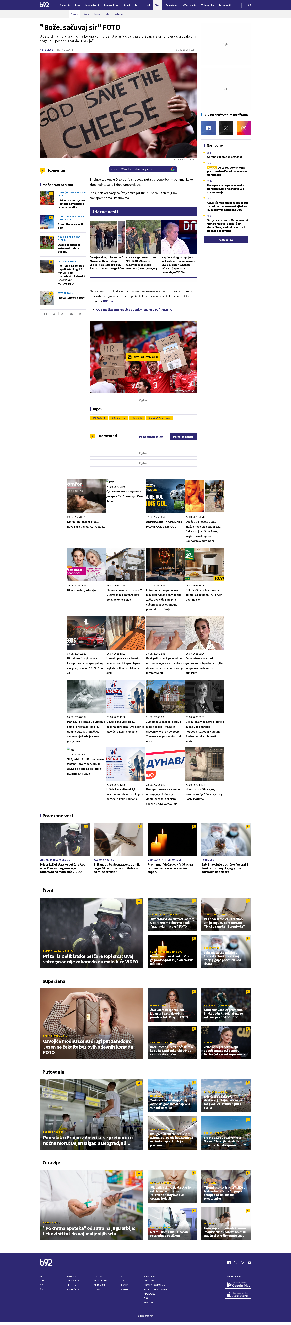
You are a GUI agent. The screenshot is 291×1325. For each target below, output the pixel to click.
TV (122, 1280)
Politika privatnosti (155, 1289)
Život (43, 1289)
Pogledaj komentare (151, 436)
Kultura (71, 1285)
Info (42, 1276)
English (125, 1285)
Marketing (150, 1276)
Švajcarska (119, 418)
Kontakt (148, 1302)
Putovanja (73, 1280)
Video (124, 1276)
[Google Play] (238, 1285)
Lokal (97, 1289)
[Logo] (44, 5)
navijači (138, 418)
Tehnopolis (100, 1280)
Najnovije (65, 5)
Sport (43, 1280)
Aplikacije (149, 1293)
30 (51, 293)
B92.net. (109, 301)
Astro (208, 1042)
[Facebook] (208, 128)
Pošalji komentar (183, 436)
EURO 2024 (99, 418)
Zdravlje (72, 1276)
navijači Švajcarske (160, 418)
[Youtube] (249, 1262)
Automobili (100, 1285)
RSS (146, 1298)
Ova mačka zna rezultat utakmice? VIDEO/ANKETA (134, 309)
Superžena (73, 1289)
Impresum (149, 1280)
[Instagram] (244, 128)
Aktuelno (47, 49)
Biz (41, 1285)
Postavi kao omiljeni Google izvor (132, 169)
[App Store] (238, 1295)
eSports (98, 1276)
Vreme (124, 1289)
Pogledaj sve (225, 240)
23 (51, 238)
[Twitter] (226, 128)
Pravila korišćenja (155, 1285)
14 (51, 262)
